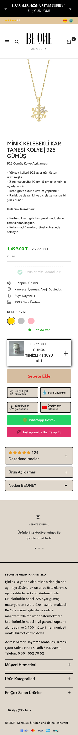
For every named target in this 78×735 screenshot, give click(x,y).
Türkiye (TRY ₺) (18, 710)
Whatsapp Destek (42, 420)
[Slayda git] (35, 548)
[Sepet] (70, 41)
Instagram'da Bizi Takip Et (42, 432)
